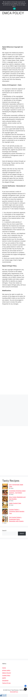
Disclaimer (5, 680)
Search (4, 530)
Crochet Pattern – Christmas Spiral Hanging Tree (16, 511)
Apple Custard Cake (15, 503)
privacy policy (6, 670)
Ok (14, 8)
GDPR (4, 678)
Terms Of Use (6, 683)
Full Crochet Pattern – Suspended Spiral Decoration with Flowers (16, 519)
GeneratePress (14, 691)
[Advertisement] (14, 31)
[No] (26, 5)
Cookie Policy (6, 675)
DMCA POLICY (6, 673)
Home (4, 668)
